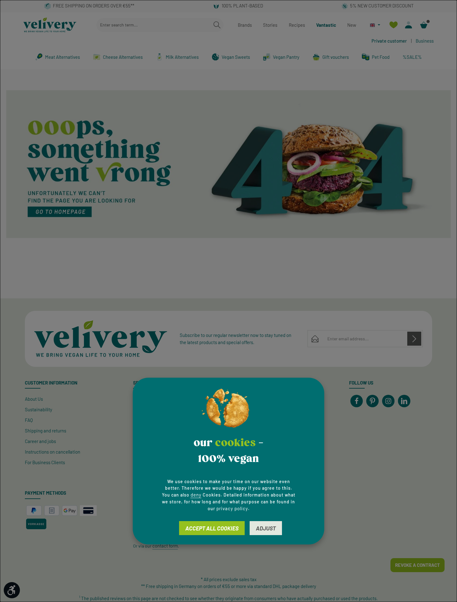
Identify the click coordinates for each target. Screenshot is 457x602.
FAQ (29, 420)
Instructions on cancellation (52, 452)
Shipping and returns (45, 430)
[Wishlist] (393, 25)
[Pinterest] (372, 401)
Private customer (389, 41)
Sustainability (38, 409)
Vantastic (326, 25)
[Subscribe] (414, 339)
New (351, 25)
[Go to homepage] (49, 24)
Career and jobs (40, 441)
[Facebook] (356, 401)
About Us (34, 399)
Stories (270, 25)
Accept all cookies (211, 528)
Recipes (297, 25)
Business (425, 41)
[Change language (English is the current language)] (375, 25)
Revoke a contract (417, 565)
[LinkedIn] (404, 401)
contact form (165, 545)
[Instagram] (388, 401)
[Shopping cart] (424, 25)
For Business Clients (45, 462)
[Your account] (409, 25)
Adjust (266, 528)
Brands (245, 25)
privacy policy (232, 508)
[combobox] (153, 25)
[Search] (217, 25)
